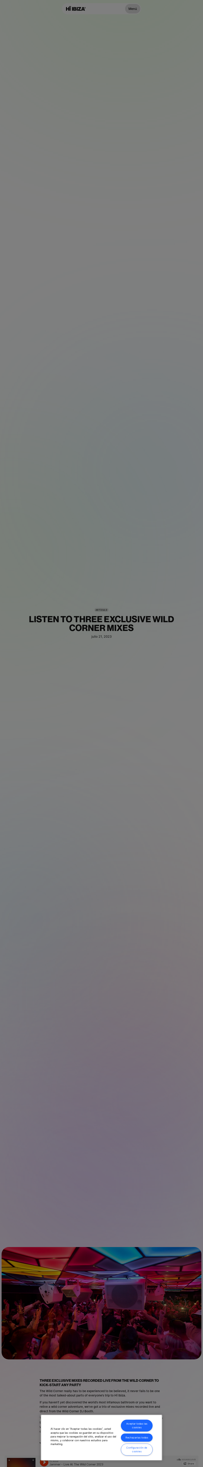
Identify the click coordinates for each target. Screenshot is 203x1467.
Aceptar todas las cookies (136, 1425)
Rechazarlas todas (136, 1437)
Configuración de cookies (136, 1449)
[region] (101, 1437)
